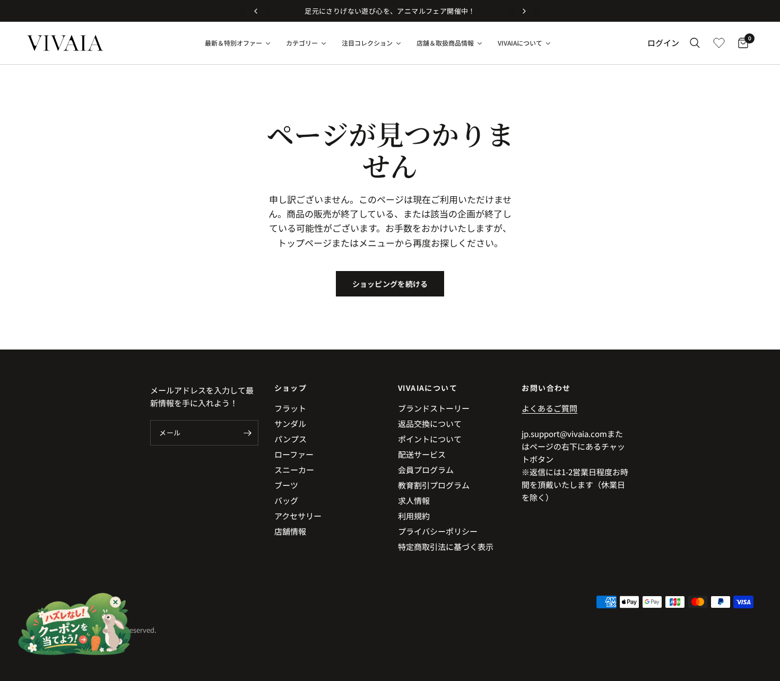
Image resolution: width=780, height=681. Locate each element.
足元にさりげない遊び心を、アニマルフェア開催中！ (390, 11)
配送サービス (422, 454)
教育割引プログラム (434, 485)
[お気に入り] (719, 43)
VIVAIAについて (427, 387)
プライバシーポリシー (438, 531)
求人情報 (414, 500)
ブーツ (286, 485)
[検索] (694, 43)
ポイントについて (430, 438)
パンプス (290, 438)
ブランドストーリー (434, 408)
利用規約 (414, 515)
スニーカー (294, 469)
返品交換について (430, 423)
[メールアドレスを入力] (247, 433)
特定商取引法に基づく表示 (445, 546)
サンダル (290, 423)
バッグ (286, 500)
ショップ (290, 387)
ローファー (294, 454)
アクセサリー (298, 515)
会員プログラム (426, 469)
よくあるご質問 (549, 408)
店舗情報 (290, 531)
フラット (290, 408)
